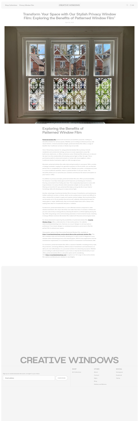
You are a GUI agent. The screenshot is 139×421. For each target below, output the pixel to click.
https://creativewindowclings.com (56, 254)
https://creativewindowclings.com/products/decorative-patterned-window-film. (67, 234)
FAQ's (95, 378)
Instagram (119, 372)
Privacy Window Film (26, 5)
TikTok (118, 378)
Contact (96, 375)
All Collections (76, 372)
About (96, 372)
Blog (95, 381)
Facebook (119, 375)
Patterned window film (49, 139)
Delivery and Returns (100, 384)
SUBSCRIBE (61, 378)
